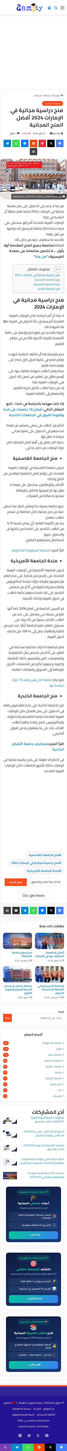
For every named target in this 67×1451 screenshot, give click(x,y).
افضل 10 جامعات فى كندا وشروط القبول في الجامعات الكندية (33, 412)
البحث (61, 1011)
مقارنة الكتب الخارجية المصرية (33, 1426)
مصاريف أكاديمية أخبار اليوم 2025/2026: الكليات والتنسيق (43, 1147)
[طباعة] (33, 151)
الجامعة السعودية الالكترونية (30, 550)
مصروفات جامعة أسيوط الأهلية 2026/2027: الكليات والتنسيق (47, 1119)
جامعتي (7, 1402)
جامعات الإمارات (42, 95)
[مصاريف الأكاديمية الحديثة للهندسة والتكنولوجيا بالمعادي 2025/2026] (10, 1176)
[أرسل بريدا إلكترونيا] (51, 133)
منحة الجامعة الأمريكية (46, 284)
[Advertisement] (33, 53)
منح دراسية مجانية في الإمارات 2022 (35, 863)
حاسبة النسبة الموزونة (23, 1414)
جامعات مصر (55, 1055)
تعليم (59, 1049)
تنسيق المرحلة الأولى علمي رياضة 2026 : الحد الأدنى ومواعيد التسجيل (43, 1133)
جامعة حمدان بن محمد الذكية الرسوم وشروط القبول (18, 989)
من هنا (40, 256)
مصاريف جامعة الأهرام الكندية (38, 747)
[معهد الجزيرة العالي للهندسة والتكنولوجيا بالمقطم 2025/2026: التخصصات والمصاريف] (10, 1162)
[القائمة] (62, 9)
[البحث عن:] (56, 9)
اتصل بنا (37, 1408)
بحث (7, 1017)
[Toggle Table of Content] (56, 269)
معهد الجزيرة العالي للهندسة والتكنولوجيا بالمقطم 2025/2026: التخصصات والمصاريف (42, 1161)
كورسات (57, 1096)
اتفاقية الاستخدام (46, 1414)
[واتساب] (16, 143)
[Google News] (33, 896)
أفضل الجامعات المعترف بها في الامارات (49, 954)
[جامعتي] (30, 7)
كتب (59, 1090)
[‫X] (51, 143)
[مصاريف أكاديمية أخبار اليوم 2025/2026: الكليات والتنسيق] (10, 1148)
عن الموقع (49, 1408)
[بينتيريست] (42, 143)
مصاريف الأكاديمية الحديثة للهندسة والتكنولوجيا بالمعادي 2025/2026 (46, 1175)
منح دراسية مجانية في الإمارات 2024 (37, 274)
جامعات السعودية (52, 1043)
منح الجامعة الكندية (48, 288)
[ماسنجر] (24, 143)
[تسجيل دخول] (49, 9)
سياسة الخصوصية (21, 1408)
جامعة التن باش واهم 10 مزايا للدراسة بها (38, 683)
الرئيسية (56, 95)
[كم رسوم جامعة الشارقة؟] (17, 941)
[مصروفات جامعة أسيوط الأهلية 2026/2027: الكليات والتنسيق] (10, 1120)
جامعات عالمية (54, 1066)
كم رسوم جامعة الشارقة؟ (22, 954)
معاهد (58, 1072)
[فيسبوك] (59, 143)
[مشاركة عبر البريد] (16, 910)
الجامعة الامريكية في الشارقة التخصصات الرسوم (51, 989)
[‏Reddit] (33, 143)
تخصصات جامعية (53, 1061)
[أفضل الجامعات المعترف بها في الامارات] (49, 941)
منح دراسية (56, 1084)
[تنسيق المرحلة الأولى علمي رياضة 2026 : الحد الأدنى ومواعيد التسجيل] (10, 1134)
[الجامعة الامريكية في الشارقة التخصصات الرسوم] (49, 974)
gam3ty (56, 133)
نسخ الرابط (15, 882)
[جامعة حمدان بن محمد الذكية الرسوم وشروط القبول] (17, 974)
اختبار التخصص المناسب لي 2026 (33, 1420)
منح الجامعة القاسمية (47, 279)
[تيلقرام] (7, 143)
